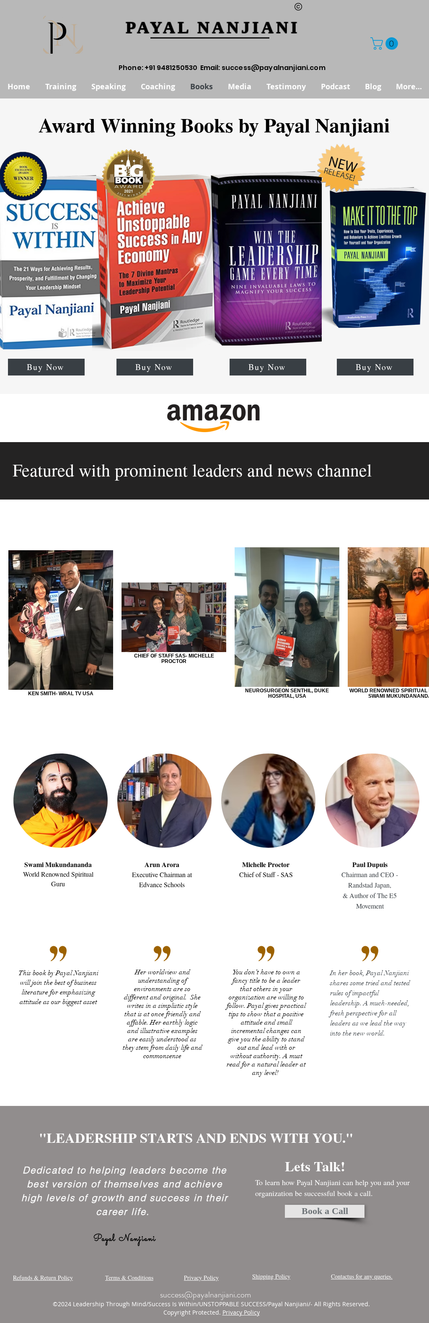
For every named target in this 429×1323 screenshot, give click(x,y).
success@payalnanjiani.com (274, 67)
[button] (385, 43)
